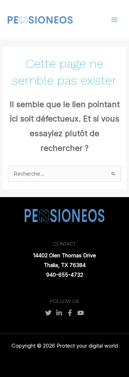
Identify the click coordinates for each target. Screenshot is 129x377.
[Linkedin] (59, 313)
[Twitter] (48, 313)
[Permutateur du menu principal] (114, 19)
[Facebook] (70, 313)
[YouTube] (80, 313)
